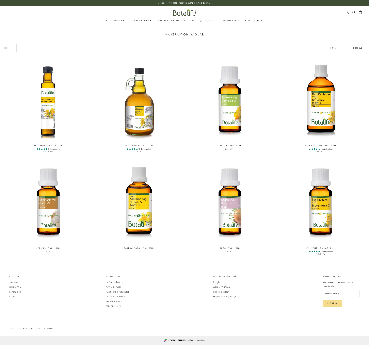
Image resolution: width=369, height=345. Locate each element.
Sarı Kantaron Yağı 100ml (320, 145)
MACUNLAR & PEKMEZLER (172, 20)
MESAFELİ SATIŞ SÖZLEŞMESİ (226, 296)
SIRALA (334, 48)
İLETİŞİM (12, 296)
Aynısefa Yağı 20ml (229, 145)
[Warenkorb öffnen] (360, 12)
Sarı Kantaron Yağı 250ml (48, 145)
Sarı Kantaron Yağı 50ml (139, 248)
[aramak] (353, 12)
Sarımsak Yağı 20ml (48, 248)
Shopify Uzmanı (45, 328)
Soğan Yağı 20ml (230, 248)
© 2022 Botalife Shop (23, 328)
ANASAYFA (14, 282)
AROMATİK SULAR (230, 20)
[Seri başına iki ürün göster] (5, 48)
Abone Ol (332, 303)
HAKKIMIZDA (15, 287)
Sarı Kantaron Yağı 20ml (321, 248)
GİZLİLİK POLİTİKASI (221, 287)
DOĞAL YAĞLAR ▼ (115, 20)
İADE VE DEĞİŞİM (221, 292)
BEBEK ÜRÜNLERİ (254, 20)
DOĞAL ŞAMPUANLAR (203, 20)
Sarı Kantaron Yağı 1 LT (139, 145)
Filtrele (358, 48)
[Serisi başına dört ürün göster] (10, 48)
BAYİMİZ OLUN (15, 292)
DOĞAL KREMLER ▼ (141, 20)
